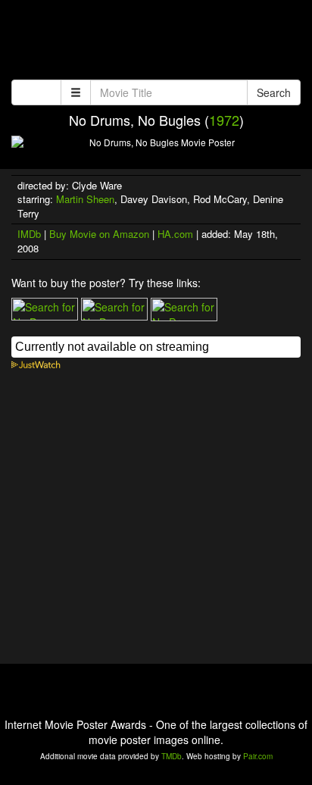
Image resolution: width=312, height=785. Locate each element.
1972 (224, 120)
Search (274, 92)
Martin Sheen (85, 199)
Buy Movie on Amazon (99, 234)
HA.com (175, 234)
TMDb (171, 756)
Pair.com (258, 756)
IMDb (29, 234)
